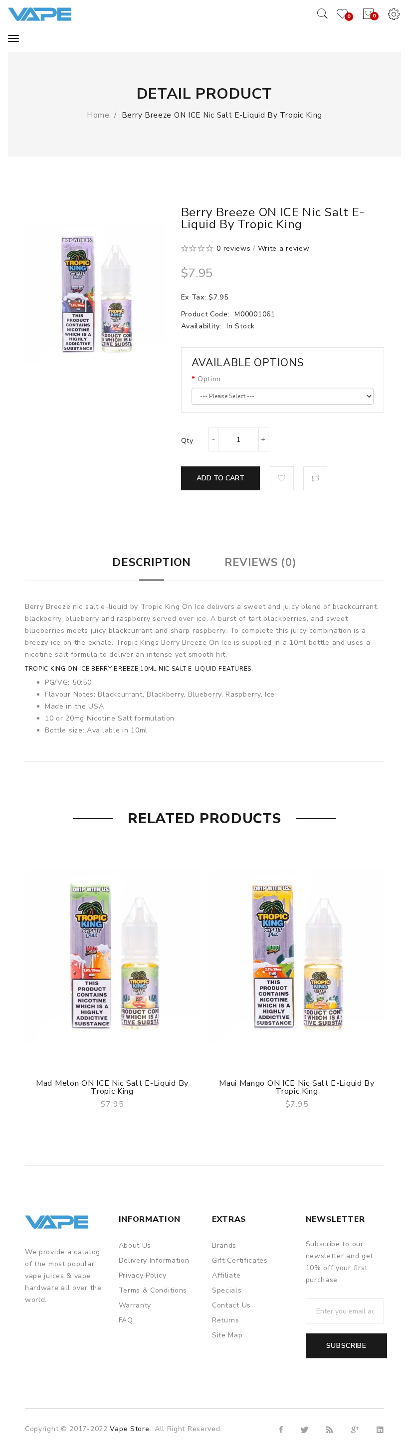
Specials (227, 1290)
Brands (224, 1245)
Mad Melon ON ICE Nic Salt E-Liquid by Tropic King (112, 1087)
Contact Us (231, 1305)
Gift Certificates (240, 1260)
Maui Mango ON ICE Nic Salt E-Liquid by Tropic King (297, 1087)
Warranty (135, 1305)
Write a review (284, 248)
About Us (135, 1245)
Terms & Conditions (153, 1290)
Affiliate (226, 1275)
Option (209, 379)
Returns (225, 1320)
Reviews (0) (260, 562)
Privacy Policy (143, 1275)
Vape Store (129, 1429)
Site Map (227, 1335)
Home (98, 115)
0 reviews (233, 248)
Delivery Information (154, 1260)
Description (151, 562)
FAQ (126, 1320)
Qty (187, 440)
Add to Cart (220, 478)
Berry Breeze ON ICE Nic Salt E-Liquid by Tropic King (222, 115)
